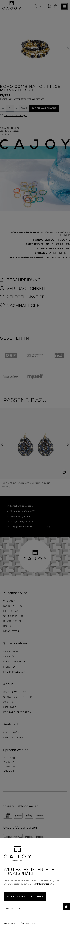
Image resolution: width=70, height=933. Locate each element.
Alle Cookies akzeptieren (24, 896)
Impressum (10, 923)
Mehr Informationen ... (43, 884)
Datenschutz (28, 923)
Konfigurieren (13, 909)
